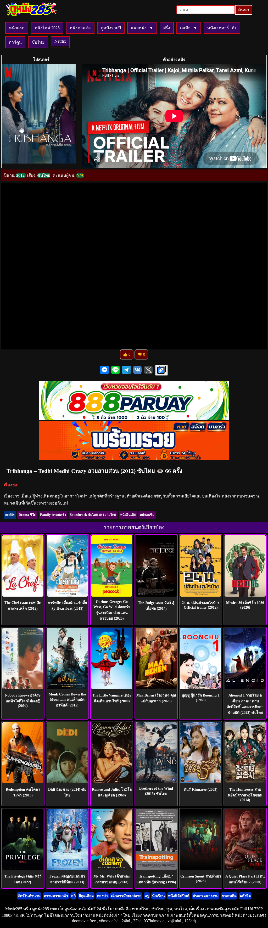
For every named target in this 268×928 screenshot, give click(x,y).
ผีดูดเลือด (86, 896)
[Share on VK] (137, 370)
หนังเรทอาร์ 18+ (222, 28)
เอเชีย (185, 28)
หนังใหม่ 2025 (47, 28)
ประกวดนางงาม (206, 896)
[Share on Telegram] (126, 370)
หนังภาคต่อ (80, 28)
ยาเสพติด (229, 896)
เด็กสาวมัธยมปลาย (126, 896)
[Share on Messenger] (104, 370)
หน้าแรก (17, 28)
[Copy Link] (161, 370)
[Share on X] (148, 370)
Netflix (60, 41)
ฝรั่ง (166, 28)
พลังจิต (245, 896)
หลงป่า (102, 896)
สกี (73, 896)
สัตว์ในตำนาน (29, 896)
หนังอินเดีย (128, 515)
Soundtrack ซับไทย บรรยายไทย (93, 515)
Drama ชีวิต (27, 515)
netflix (10, 515)
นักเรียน (158, 896)
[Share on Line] (115, 370)
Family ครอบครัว (53, 515)
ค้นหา (243, 10)
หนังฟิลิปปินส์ (178, 896)
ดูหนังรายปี (111, 28)
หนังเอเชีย (147, 515)
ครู (146, 896)
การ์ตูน (15, 42)
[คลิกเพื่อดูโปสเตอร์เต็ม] (39, 116)
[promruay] (134, 459)
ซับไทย (38, 42)
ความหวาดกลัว (56, 896)
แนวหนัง (139, 28)
